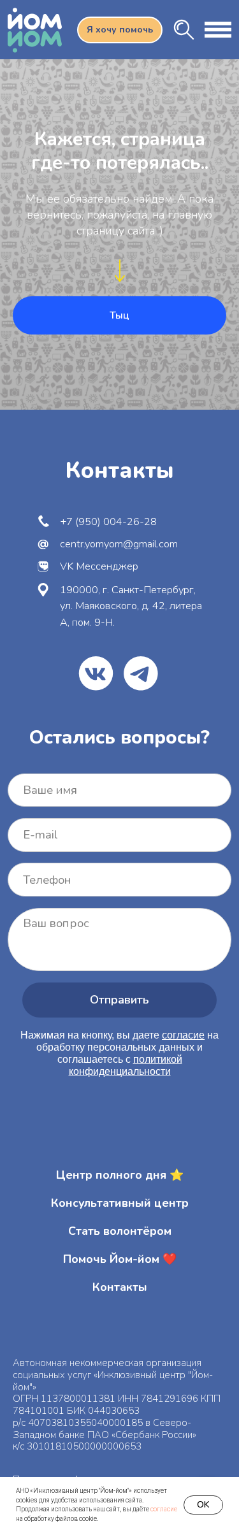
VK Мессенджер (99, 566)
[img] (184, 30)
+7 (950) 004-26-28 (108, 521)
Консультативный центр (120, 1203)
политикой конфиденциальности (125, 1065)
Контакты (119, 1287)
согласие (163, 1509)
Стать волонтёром (119, 1231)
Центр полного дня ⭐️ (120, 1175)
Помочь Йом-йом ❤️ (120, 1259)
